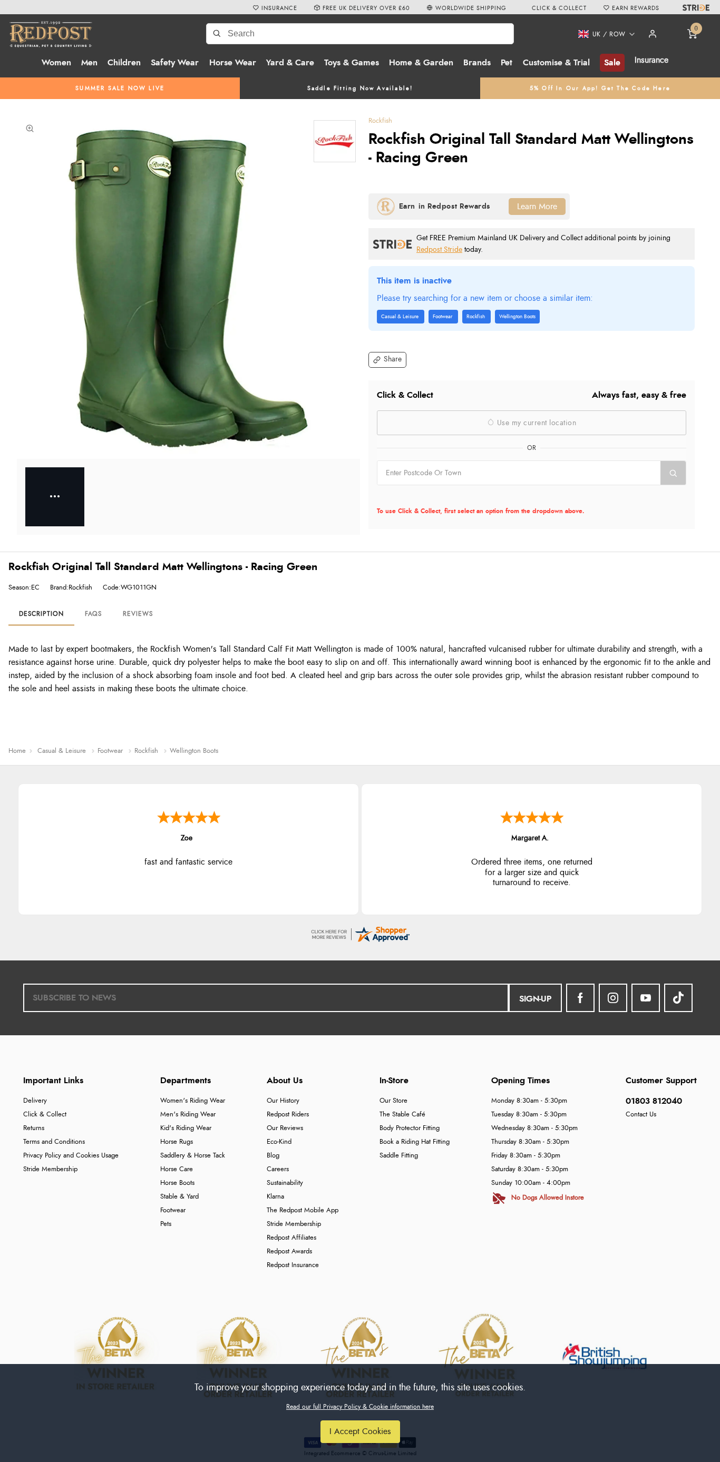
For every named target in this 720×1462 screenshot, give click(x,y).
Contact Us (641, 1114)
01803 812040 (654, 1101)
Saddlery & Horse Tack (192, 1155)
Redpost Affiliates (291, 1237)
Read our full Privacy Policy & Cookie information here (360, 1407)
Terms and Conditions (54, 1142)
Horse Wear (232, 62)
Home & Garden (421, 62)
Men (89, 62)
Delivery (35, 1100)
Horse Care (176, 1169)
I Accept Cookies (360, 1431)
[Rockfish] (334, 141)
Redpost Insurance (293, 1265)
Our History (283, 1100)
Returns (33, 1128)
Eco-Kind (279, 1142)
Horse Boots (177, 1183)
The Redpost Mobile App (302, 1210)
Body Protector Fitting (410, 1128)
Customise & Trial (556, 62)
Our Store (393, 1100)
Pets (165, 1224)
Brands (477, 62)
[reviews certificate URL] (360, 932)
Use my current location (535, 423)
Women (56, 62)
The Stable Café (402, 1114)
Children (124, 62)
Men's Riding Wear (188, 1114)
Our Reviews (285, 1128)
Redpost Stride (439, 249)
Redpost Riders (288, 1114)
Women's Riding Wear (192, 1100)
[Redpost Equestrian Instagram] (613, 998)
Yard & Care (290, 62)
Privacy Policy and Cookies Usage (71, 1155)
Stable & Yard (179, 1196)
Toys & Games (351, 62)
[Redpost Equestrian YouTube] (645, 998)
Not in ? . (444, 496)
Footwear (173, 1210)
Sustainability (285, 1183)
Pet (506, 62)
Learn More (537, 206)
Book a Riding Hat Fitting (415, 1142)
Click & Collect (44, 1114)
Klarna (275, 1196)
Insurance (651, 60)
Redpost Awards (289, 1251)
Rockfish (380, 120)
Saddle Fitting (399, 1155)
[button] (603, 34)
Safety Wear (175, 62)
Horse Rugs (176, 1142)
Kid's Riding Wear (185, 1128)
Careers (278, 1169)
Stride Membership (50, 1169)
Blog (273, 1155)
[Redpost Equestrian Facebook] (580, 998)
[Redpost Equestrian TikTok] (678, 998)
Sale (612, 62)
